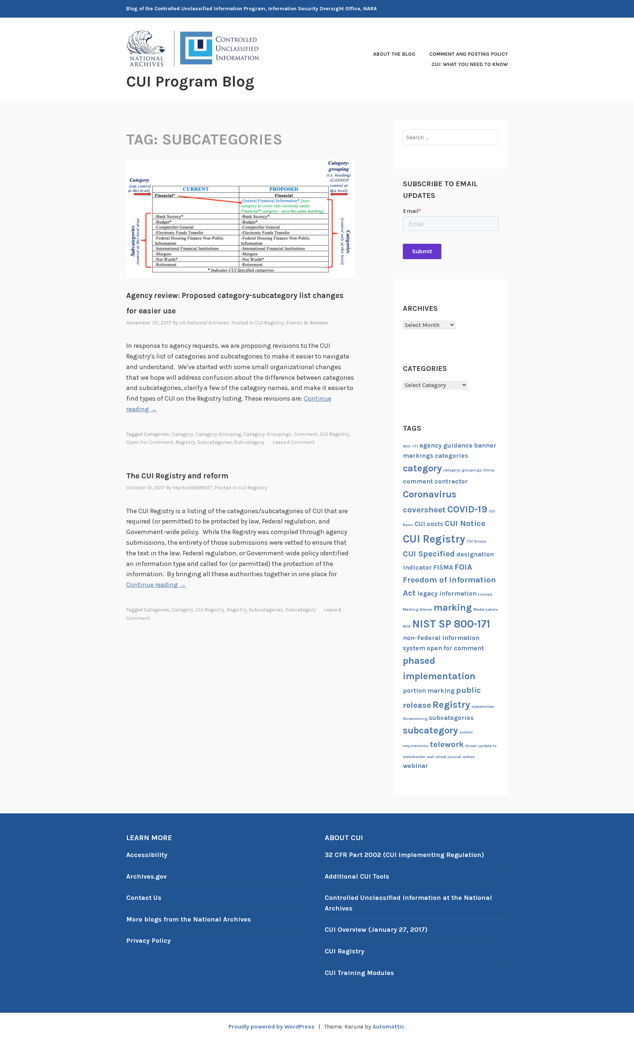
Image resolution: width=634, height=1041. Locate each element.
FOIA (463, 567)
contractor (451, 481)
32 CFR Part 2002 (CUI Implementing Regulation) (404, 855)
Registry (185, 442)
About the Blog (394, 54)
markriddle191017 (192, 488)
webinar (415, 765)
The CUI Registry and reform (177, 475)
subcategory (249, 442)
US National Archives (204, 323)
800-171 (410, 446)
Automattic (388, 1026)
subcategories (214, 442)
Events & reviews (307, 323)
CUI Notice (465, 523)
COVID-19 (467, 509)
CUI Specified (429, 554)
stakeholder (482, 706)
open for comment (149, 442)
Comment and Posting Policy (468, 54)
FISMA (443, 567)
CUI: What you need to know (469, 64)
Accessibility (146, 855)
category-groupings (267, 434)
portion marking (429, 690)
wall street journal (444, 756)
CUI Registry (269, 323)
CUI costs (429, 523)
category (182, 434)
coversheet (424, 510)
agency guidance (446, 445)
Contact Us (143, 898)
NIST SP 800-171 (451, 624)
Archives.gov (146, 876)
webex (469, 756)
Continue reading (156, 585)
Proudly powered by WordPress (271, 1026)
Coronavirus (429, 494)
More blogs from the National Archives (188, 919)
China (488, 470)
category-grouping (218, 434)
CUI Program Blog (190, 81)
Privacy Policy (148, 941)
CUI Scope (476, 541)
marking (453, 607)
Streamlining (415, 718)
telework (447, 744)
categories (157, 434)
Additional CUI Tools (357, 876)
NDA (407, 626)
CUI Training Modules (359, 973)
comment (306, 434)
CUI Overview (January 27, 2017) (376, 930)
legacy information (447, 593)
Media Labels (485, 609)
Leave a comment (294, 442)
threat (471, 745)
